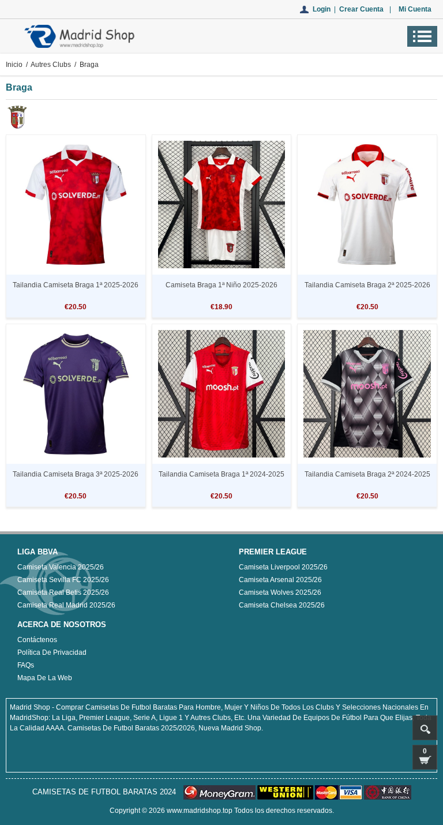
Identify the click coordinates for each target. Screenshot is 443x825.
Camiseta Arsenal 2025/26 (280, 580)
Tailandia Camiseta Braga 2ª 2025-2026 (367, 285)
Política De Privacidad (52, 652)
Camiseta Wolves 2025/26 (280, 592)
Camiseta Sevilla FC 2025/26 (63, 580)
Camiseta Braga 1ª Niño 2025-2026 (221, 285)
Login (322, 9)
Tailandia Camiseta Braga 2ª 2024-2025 (367, 474)
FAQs (25, 665)
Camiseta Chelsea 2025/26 (282, 605)
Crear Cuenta (361, 9)
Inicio (14, 64)
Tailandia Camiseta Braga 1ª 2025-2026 (75, 285)
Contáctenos (37, 640)
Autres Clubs (51, 64)
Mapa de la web (44, 678)
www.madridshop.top (199, 810)
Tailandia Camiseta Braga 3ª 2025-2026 (75, 474)
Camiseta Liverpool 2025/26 (283, 567)
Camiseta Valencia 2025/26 (60, 567)
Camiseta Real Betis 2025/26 (63, 592)
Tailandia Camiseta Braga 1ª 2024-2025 (221, 474)
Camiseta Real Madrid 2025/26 (66, 605)
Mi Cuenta (415, 9)
